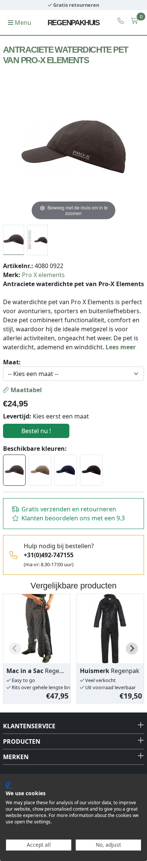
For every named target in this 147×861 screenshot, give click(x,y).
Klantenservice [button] (29, 726)
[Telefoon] (121, 21)
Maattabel (25, 390)
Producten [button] (21, 741)
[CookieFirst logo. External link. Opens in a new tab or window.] (8, 785)
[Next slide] (132, 649)
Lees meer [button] (121, 347)
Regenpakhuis (73, 22)
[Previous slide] (15, 649)
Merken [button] (16, 757)
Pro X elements (43, 275)
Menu (22, 22)
